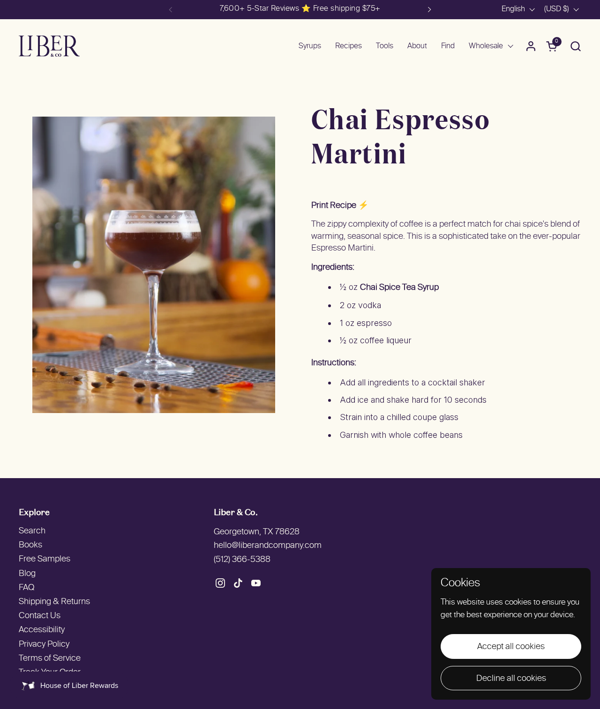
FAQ (26, 588)
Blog (27, 574)
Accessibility (42, 630)
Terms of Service (50, 658)
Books (30, 545)
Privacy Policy (44, 644)
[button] (575, 46)
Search (32, 531)
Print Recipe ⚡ (339, 206)
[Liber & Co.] (49, 46)
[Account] (531, 46)
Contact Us (39, 616)
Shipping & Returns (54, 602)
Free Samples (44, 559)
